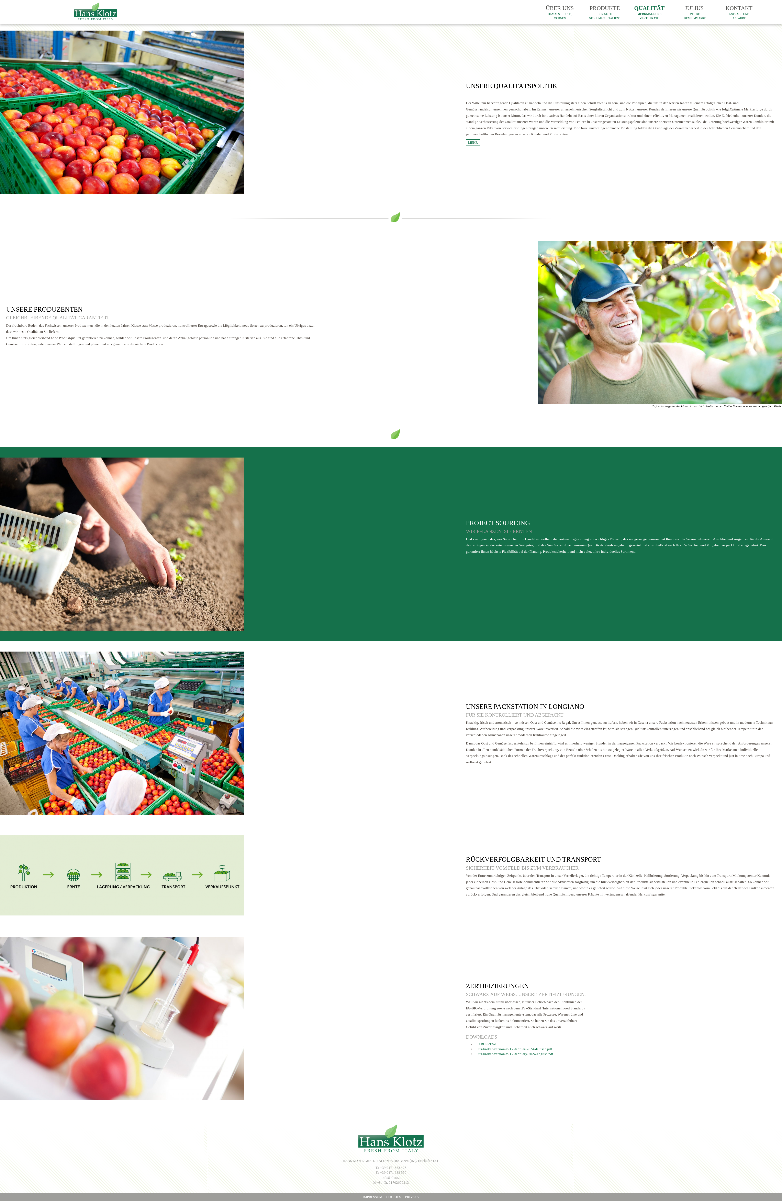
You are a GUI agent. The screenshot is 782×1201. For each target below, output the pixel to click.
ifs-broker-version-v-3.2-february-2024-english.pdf (515, 1054)
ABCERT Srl (486, 1044)
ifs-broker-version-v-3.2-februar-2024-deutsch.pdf (514, 1049)
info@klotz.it (391, 1178)
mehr (473, 142)
